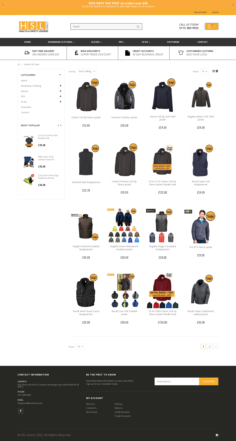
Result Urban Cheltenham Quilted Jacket (201, 313)
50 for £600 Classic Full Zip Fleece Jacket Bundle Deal (163, 313)
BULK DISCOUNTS (90, 51)
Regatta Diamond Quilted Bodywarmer (86, 248)
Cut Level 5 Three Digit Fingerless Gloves (47, 176)
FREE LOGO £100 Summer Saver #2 (45, 158)
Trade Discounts (123, 416)
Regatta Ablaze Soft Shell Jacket (201, 118)
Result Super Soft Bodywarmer (201, 183)
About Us (90, 403)
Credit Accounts (122, 411)
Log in (215, 12)
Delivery (119, 403)
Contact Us (91, 407)
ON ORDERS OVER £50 (45, 54)
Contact (25, 112)
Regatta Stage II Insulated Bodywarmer (162, 248)
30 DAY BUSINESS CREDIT (148, 54)
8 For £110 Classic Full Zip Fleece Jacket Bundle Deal (162, 183)
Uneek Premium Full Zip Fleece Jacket (124, 183)
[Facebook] (21, 411)
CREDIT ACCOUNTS (143, 51)
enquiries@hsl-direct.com (30, 403)
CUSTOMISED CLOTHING (199, 51)
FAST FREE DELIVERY (43, 51)
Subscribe (209, 381)
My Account (201, 12)
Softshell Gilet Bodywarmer (86, 182)
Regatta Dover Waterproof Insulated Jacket (124, 248)
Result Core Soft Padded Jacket (124, 313)
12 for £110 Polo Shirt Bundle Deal (46, 136)
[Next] (215, 346)
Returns (118, 407)
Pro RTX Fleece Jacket (200, 247)
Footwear (26, 107)
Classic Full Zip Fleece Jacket (86, 117)
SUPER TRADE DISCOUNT (96, 54)
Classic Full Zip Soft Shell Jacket (162, 118)
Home (19, 64)
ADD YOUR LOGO (196, 54)
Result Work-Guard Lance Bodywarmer (86, 313)
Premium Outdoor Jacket (124, 117)
